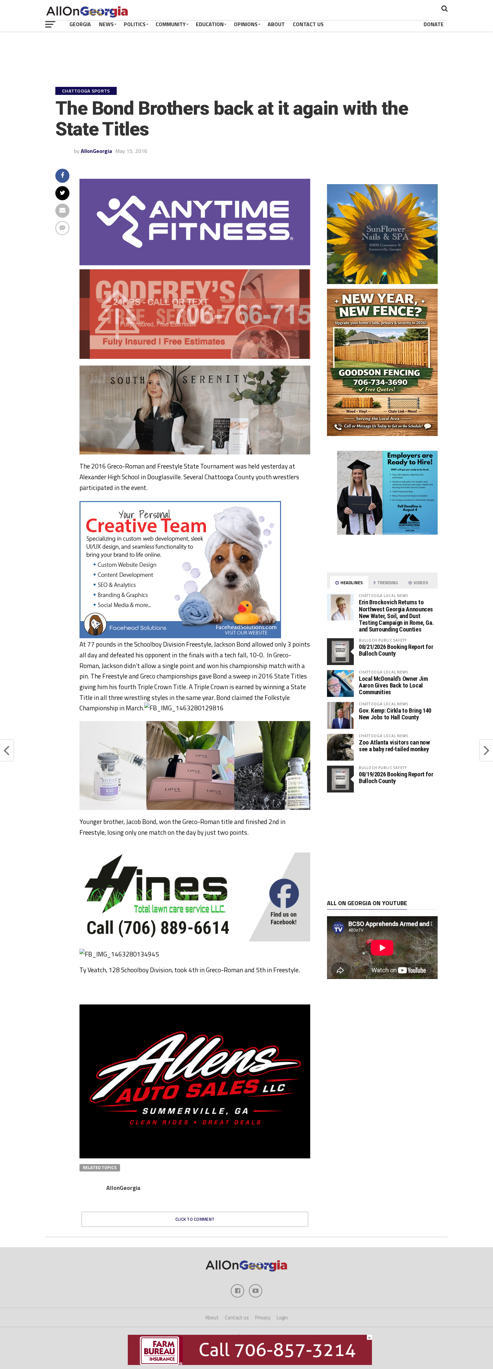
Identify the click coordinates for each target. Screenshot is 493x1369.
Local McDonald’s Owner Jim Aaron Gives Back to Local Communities (393, 685)
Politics (135, 24)
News (106, 24)
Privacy (262, 1317)
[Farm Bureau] (250, 1363)
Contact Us (308, 24)
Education (210, 24)
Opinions (246, 24)
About (276, 24)
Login (282, 1317)
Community (171, 24)
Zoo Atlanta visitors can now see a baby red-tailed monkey (394, 746)
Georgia (80, 24)
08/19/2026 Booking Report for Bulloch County (396, 777)
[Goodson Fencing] (382, 434)
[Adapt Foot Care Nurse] (382, 559)
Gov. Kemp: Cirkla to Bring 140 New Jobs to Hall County (395, 714)
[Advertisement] (382, 846)
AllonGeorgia (96, 151)
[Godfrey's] (194, 357)
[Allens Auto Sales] (194, 1156)
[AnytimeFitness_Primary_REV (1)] (194, 263)
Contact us (237, 1317)
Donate (434, 24)
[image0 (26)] (180, 636)
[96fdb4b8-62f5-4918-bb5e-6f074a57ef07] (382, 282)
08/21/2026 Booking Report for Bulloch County (396, 650)
